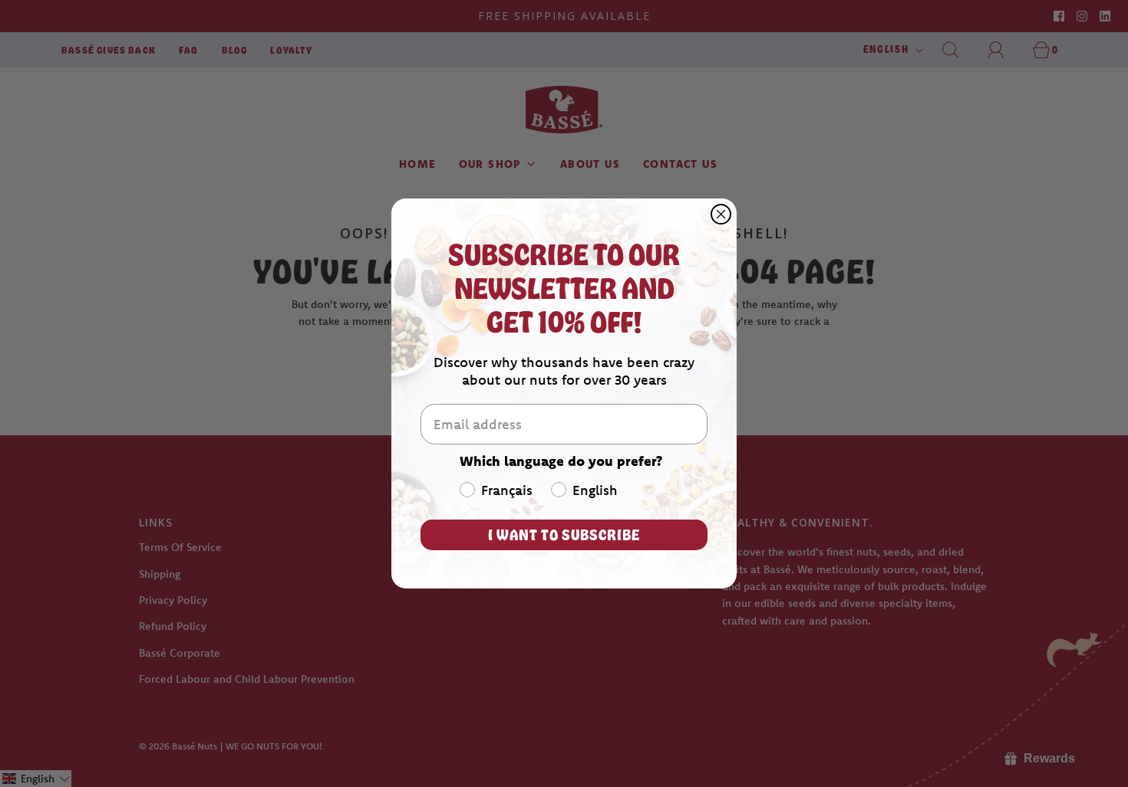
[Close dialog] (721, 214)
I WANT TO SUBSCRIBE (564, 534)
